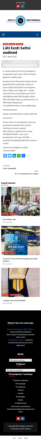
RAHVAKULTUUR (15, 340)
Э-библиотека (20, 403)
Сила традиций (9, 166)
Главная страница (20, 380)
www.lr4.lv (7, 118)
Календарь (20, 396)
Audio (5, 44)
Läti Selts (19, 44)
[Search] (37, 35)
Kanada (12, 253)
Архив (20, 400)
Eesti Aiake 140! (9, 219)
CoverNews (14, 429)
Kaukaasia (13, 214)
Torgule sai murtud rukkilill (14, 300)
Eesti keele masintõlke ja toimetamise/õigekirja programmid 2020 (20, 409)
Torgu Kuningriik (15, 295)
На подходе (20, 383)
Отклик (11, 44)
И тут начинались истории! (26, 172)
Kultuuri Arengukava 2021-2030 (19, 329)
